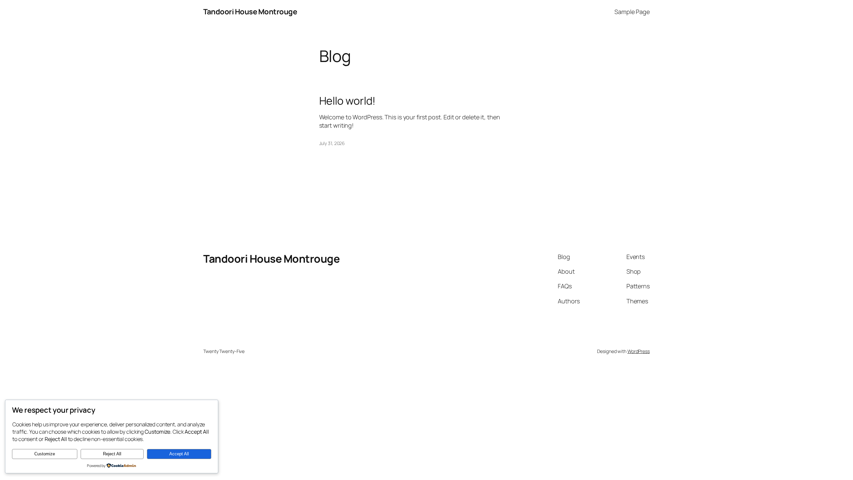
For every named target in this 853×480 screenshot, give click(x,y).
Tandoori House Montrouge (250, 12)
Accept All (179, 453)
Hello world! (347, 101)
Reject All (112, 453)
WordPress (638, 351)
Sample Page (632, 12)
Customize (44, 453)
